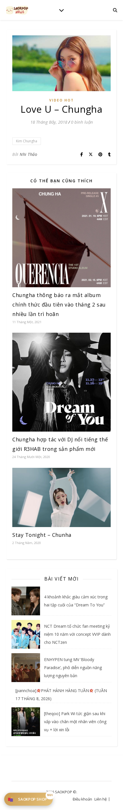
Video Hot (61, 100)
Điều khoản (82, 799)
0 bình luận (82, 122)
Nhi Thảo (28, 154)
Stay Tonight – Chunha (42, 534)
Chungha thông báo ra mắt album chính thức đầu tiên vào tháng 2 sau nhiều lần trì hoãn (59, 304)
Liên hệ (100, 799)
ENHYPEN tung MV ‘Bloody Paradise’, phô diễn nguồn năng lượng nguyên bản (73, 667)
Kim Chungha (26, 141)
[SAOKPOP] (17, 10)
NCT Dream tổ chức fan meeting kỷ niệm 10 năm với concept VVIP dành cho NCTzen (77, 634)
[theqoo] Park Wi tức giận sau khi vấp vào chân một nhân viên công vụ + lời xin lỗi (75, 721)
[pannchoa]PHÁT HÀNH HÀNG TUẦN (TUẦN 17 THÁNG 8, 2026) (61, 694)
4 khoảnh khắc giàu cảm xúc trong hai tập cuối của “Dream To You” (76, 601)
